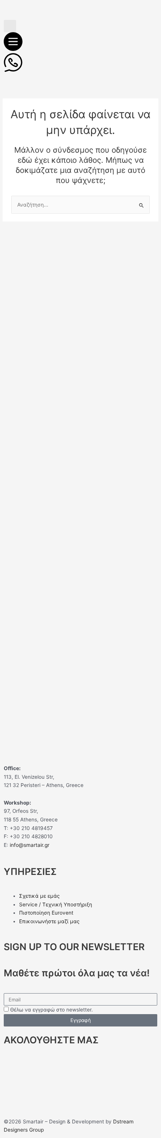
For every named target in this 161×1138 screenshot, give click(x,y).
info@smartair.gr (29, 845)
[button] (10, 26)
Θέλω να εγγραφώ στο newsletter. (51, 1010)
